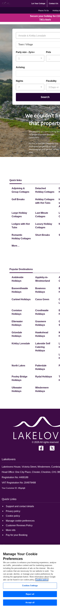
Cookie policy (42, 580)
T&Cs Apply (45, 19)
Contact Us (53, 4)
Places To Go (43, 11)
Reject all (30, 594)
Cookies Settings (30, 585)
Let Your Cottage (38, 4)
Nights (19, 81)
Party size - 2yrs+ (25, 52)
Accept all (30, 602)
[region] (30, 576)
